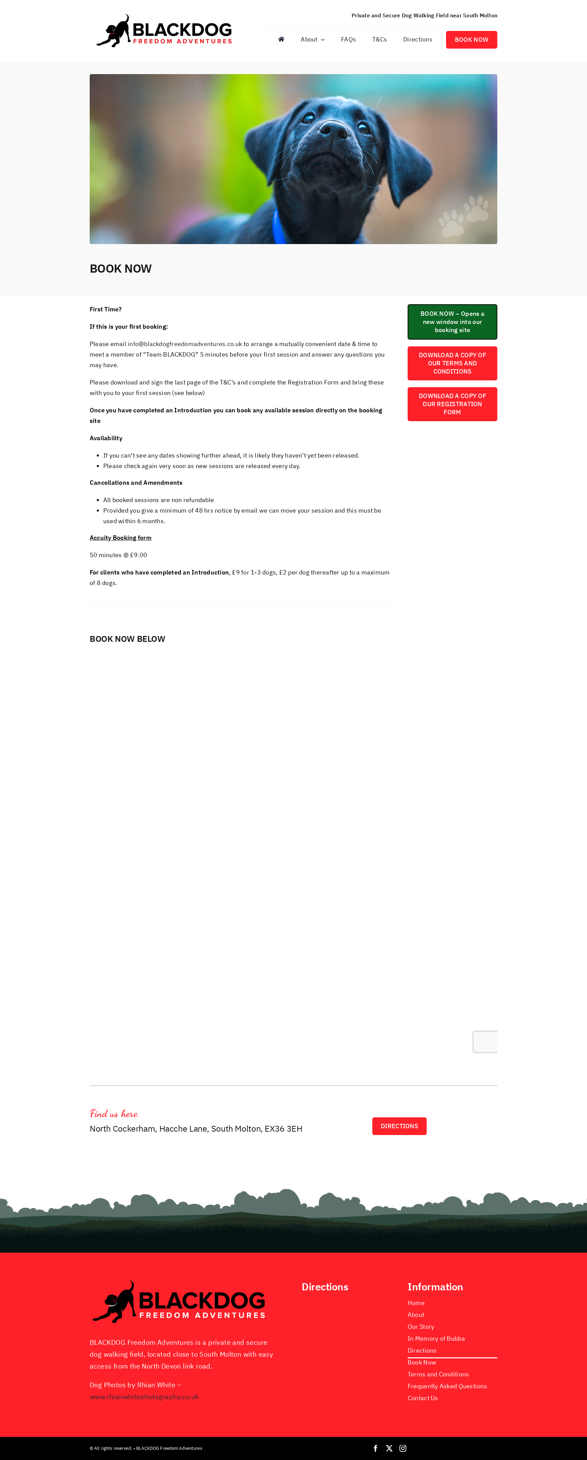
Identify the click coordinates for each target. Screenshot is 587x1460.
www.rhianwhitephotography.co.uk (144, 1396)
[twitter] (389, 1448)
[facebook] (375, 1448)
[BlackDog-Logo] (166, 14)
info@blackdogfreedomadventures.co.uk (185, 344)
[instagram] (402, 1448)
